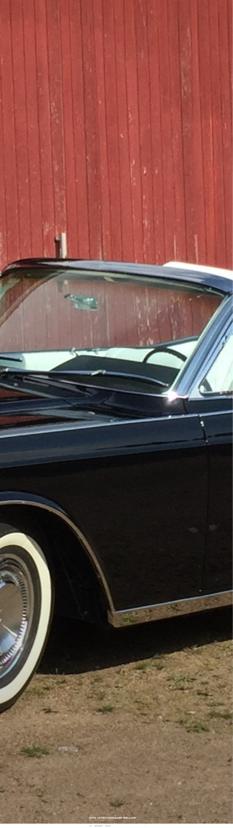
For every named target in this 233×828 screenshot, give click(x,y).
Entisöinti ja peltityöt (98, 825)
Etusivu (90, 825)
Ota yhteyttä (107, 825)
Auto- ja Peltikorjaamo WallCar (112, 818)
